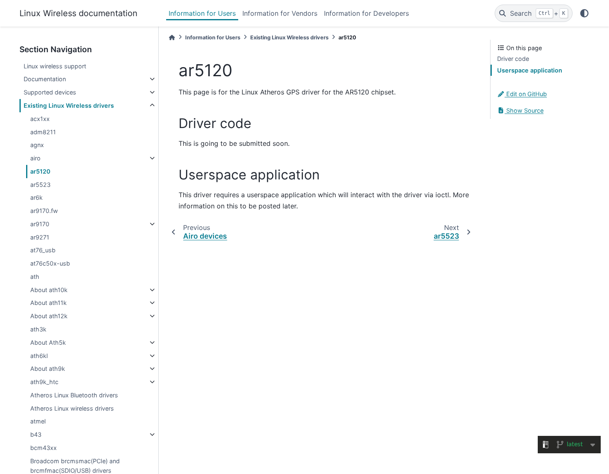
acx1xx (40, 118)
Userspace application (529, 70)
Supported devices (50, 92)
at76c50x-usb (50, 263)
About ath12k (49, 315)
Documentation (45, 78)
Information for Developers (366, 13)
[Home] (172, 37)
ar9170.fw (44, 210)
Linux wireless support (55, 66)
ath (34, 276)
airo (35, 158)
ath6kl (39, 355)
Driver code (513, 58)
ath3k (38, 329)
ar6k (36, 197)
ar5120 (40, 171)
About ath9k (47, 368)
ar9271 (39, 237)
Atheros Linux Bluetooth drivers (74, 395)
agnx (37, 144)
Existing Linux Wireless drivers (69, 105)
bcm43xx (43, 447)
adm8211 (43, 131)
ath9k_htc (44, 381)
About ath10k (49, 289)
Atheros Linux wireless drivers (72, 408)
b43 (35, 434)
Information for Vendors (279, 13)
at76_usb (43, 250)
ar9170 (39, 223)
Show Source (524, 110)
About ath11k (48, 302)
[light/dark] (584, 13)
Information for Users (202, 13)
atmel (38, 421)
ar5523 (40, 184)
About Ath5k (48, 342)
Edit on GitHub (526, 93)
